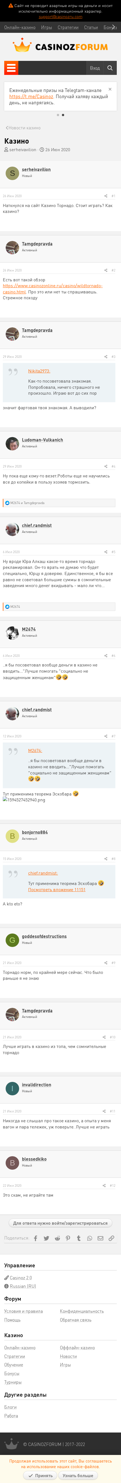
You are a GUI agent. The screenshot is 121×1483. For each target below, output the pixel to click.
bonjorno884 (35, 832)
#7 (113, 736)
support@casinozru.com (60, 16)
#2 (113, 270)
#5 (113, 552)
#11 (112, 1111)
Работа (11, 1415)
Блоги (10, 1407)
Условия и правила (23, 1311)
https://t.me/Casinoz (31, 96)
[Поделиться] (105, 196)
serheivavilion (22, 149)
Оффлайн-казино (77, 1347)
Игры (65, 1364)
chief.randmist (37, 525)
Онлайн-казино (19, 1347)
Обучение (13, 1364)
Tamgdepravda (37, 244)
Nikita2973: (39, 371)
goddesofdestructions (44, 936)
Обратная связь (75, 1320)
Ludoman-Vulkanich (42, 440)
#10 (112, 1037)
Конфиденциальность (82, 1311)
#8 (113, 859)
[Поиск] (110, 68)
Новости (68, 1356)
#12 (112, 1185)
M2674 (29, 629)
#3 (113, 357)
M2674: (35, 750)
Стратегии (14, 1356)
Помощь (12, 1320)
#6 (113, 656)
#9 (113, 963)
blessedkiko (34, 1159)
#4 (113, 466)
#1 (113, 196)
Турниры (13, 1382)
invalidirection (36, 1084)
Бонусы (11, 1373)
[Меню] (11, 68)
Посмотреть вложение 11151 (57, 889)
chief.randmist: (43, 873)
